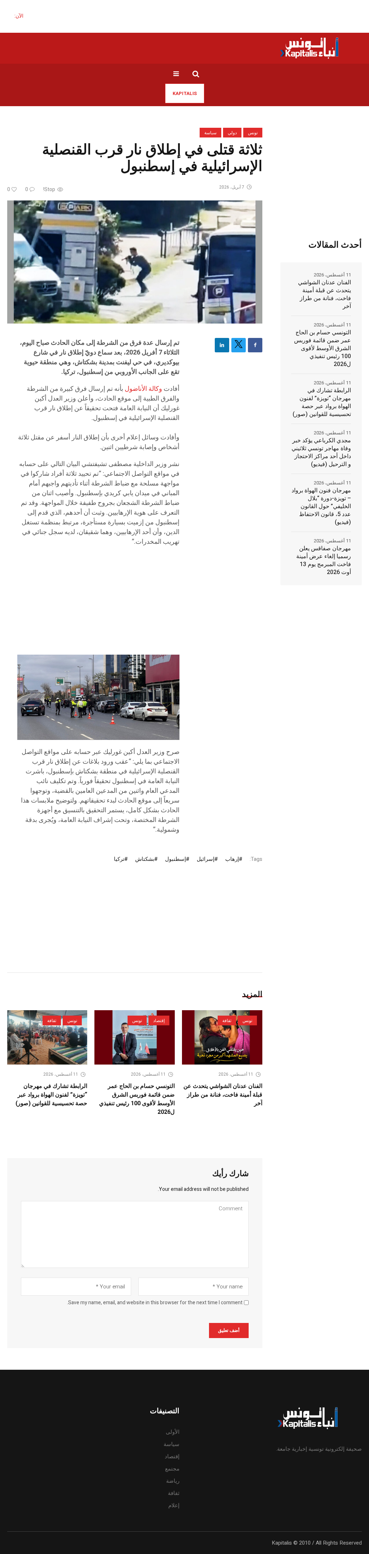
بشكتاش (144, 859)
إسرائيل (205, 859)
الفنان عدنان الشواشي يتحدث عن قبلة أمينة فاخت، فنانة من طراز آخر (222, 1095)
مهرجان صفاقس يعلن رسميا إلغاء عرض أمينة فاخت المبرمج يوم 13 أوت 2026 (323, 560)
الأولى (172, 1432)
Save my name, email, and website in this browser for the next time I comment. (155, 1302)
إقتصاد (159, 1020)
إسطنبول (175, 859)
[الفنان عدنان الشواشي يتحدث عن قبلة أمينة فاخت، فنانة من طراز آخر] (222, 1037)
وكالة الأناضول (143, 389)
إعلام (173, 1505)
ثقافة (226, 1020)
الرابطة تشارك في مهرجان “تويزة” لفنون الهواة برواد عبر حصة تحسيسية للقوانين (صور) (51, 1095)
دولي (232, 133)
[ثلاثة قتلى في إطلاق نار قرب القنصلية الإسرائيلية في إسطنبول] (134, 262)
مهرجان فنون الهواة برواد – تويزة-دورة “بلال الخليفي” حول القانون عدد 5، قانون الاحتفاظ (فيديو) (321, 506)
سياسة (210, 133)
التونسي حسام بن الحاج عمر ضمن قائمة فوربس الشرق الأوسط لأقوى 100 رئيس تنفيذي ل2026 (137, 1099)
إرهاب (232, 859)
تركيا (119, 859)
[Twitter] (238, 345)
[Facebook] (255, 345)
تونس (253, 133)
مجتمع (172, 1469)
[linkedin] (222, 345)
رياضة (172, 1481)
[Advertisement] (98, 604)
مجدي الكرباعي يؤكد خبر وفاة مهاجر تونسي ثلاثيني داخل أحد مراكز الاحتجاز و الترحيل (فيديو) (321, 452)
